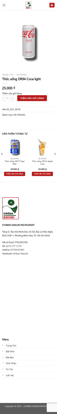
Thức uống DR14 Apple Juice (42, 162)
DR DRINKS (22, 74)
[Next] (54, 159)
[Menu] (4, 5)
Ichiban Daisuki (20, 253)
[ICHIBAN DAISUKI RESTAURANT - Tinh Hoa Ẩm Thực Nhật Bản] (28, 5)
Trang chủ (7, 74)
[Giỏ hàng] (52, 5)
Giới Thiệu (11, 363)
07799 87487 (17, 249)
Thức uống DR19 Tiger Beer (15, 162)
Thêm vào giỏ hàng (32, 98)
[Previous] (2, 159)
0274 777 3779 (13, 245)
